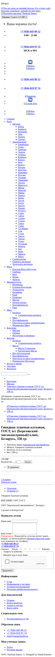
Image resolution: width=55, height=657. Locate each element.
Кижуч (21, 165)
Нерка (21, 198)
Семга (21, 223)
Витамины (17, 284)
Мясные (16, 330)
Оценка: (5, 549)
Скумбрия (23, 228)
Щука (21, 256)
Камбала (22, 129)
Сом (20, 231)
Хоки (20, 251)
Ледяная (22, 177)
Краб (14, 295)
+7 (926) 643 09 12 (17, 630)
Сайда (21, 216)
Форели (16, 279)
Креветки (17, 297)
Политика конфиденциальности (22, 589)
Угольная (22, 244)
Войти (10, 647)
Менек (21, 188)
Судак (21, 233)
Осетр (21, 203)
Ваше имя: (6, 521)
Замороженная (19, 142)
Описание (11, 488)
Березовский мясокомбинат (36, 445)
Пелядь (21, 137)
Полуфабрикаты (20, 305)
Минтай (22, 190)
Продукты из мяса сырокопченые (28, 323)
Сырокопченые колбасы (29, 315)
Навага (21, 195)
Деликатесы (18, 290)
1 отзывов (6, 479)
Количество (6, 462)
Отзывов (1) (12, 491)
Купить (28, 462)
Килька (21, 167)
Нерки (15, 277)
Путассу (22, 211)
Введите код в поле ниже (15, 555)
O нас (9, 581)
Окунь (21, 200)
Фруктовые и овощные (23, 335)
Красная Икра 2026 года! (24, 269)
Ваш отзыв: (6, 533)
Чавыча (21, 254)
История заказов (15, 650)
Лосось (21, 182)
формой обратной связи (38, 538)
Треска (21, 239)
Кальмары (17, 292)
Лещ (20, 134)
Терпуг (21, 236)
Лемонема (23, 180)
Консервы (11, 381)
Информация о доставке (18, 584)
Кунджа (22, 175)
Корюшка (22, 132)
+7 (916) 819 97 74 (17, 633)
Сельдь (21, 221)
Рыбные (16, 333)
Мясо (14, 318)
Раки (14, 307)
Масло (15, 346)
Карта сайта (12, 608)
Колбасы (16, 312)
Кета (20, 162)
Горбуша (22, 149)
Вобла (21, 126)
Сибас (21, 226)
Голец (21, 147)
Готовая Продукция (21, 287)
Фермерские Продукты (23, 361)
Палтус (21, 205)
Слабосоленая (19, 259)
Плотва (21, 139)
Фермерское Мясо (21, 325)
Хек (20, 249)
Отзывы (11, 600)
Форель (21, 246)
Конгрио (22, 170)
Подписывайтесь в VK (18, 619)
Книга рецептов (14, 603)
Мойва (21, 193)
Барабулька (23, 144)
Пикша (21, 208)
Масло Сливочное (27, 348)
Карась (21, 160)
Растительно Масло (27, 351)
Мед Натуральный (21, 353)
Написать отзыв (8, 482)
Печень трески (19, 302)
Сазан (21, 213)
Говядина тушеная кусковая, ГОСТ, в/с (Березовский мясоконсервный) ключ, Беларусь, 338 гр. (30, 389)
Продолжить (7, 571)
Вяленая (16, 124)
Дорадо (21, 152)
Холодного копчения (22, 264)
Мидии (15, 300)
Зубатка (22, 154)
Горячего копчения (21, 261)
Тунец (21, 241)
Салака (21, 218)
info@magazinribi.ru (17, 636)
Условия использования (18, 587)
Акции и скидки (15, 605)
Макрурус (23, 185)
